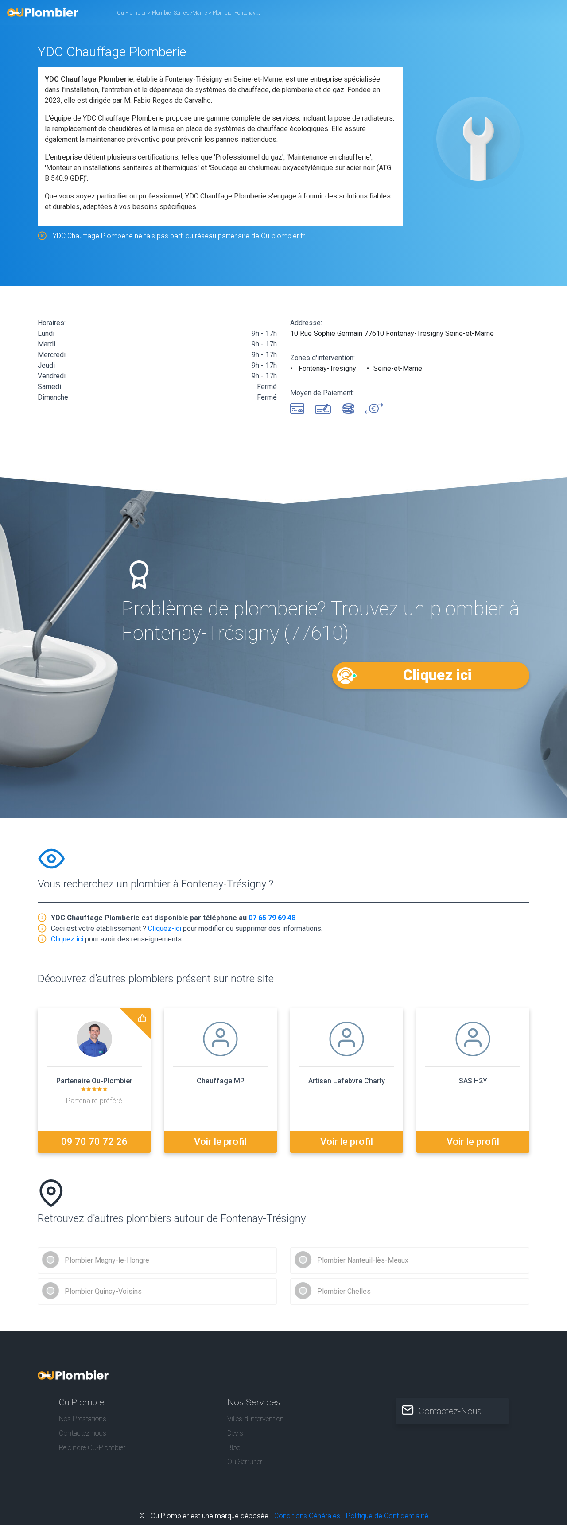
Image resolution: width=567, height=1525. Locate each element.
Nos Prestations (82, 1419)
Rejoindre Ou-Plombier (92, 1447)
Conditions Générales (307, 1516)
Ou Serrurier (244, 1462)
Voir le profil (220, 1141)
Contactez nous (82, 1433)
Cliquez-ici (164, 928)
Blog (234, 1447)
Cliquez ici (437, 675)
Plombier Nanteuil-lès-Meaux (362, 1260)
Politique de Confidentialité (387, 1516)
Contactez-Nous (450, 1411)
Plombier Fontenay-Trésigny (245, 13)
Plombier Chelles (344, 1291)
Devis (235, 1433)
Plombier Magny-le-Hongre (107, 1260)
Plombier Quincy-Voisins (103, 1291)
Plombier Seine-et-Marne (180, 13)
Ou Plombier (131, 13)
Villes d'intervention (255, 1419)
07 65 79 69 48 (272, 918)
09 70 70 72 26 (94, 1141)
